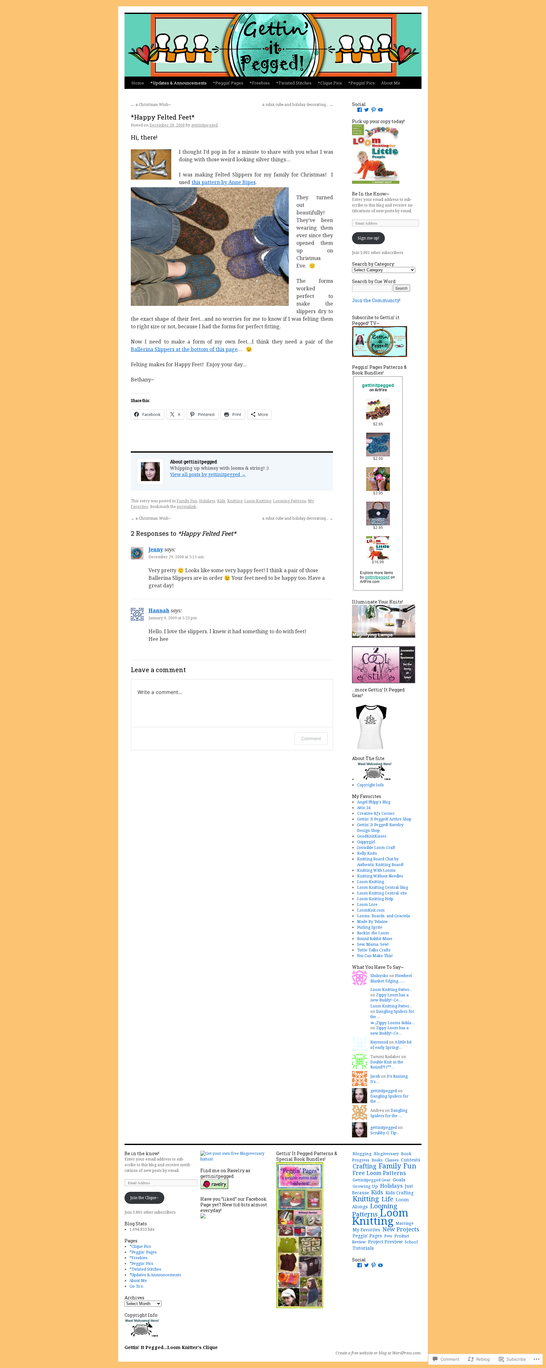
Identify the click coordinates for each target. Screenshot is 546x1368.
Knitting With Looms (376, 870)
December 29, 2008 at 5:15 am (176, 557)
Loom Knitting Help (375, 898)
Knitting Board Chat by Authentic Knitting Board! (380, 861)
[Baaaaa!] (374, 779)
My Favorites (366, 1230)
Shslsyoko (379, 975)
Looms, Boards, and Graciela (383, 916)
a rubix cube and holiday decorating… (297, 104)
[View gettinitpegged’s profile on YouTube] (380, 109)
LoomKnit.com (371, 910)
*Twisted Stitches (294, 83)
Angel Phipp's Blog (373, 802)
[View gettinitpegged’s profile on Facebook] (359, 109)
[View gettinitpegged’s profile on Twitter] (366, 109)
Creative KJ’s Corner (376, 813)
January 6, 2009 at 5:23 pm (173, 618)
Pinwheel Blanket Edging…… (391, 978)
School (411, 1242)
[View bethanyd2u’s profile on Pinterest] (373, 109)
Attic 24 (364, 807)
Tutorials (363, 1248)
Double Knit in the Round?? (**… (386, 1064)
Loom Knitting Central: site (382, 893)
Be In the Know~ (370, 194)
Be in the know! (141, 1153)
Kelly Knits (367, 853)
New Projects (400, 1229)
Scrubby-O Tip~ (384, 1133)
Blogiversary (386, 1153)
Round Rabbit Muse (374, 938)
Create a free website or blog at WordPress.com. (379, 1353)
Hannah (159, 610)
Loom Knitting (257, 501)
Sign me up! (368, 238)
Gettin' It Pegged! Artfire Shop (384, 819)
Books (377, 1160)
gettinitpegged (204, 125)
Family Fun (187, 501)
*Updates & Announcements (178, 83)
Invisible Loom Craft (376, 847)
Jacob (375, 1076)
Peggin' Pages (367, 1236)
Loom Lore (367, 904)
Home (137, 83)
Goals (399, 1179)
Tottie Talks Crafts (374, 950)
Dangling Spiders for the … (392, 1014)
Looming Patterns (289, 501)
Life (387, 1198)
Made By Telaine (372, 921)
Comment (311, 738)
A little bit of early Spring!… (391, 1044)
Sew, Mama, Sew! (373, 944)
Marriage (405, 1223)
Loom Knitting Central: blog (382, 887)
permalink (186, 506)
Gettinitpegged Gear (372, 1180)
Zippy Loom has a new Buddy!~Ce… (389, 997)
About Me (390, 83)
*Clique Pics (330, 83)
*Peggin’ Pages (228, 83)
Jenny (156, 549)
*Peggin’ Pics (361, 83)
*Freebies (260, 83)
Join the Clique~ (144, 1197)
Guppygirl (366, 842)
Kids (221, 501)
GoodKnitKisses (371, 836)
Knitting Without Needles (380, 876)
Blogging (362, 1153)
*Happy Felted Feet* (163, 117)
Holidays (207, 501)
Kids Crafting (399, 1193)
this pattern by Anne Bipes (223, 182)
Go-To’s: (137, 1286)
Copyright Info (370, 785)
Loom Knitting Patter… (391, 989)
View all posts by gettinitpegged (208, 474)
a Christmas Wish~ (151, 104)
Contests (410, 1159)
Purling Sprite (369, 927)
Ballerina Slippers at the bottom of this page (184, 349)
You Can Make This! (375, 955)
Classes (392, 1160)
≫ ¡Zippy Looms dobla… (392, 1022)
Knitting (234, 501)
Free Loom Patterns (379, 1173)
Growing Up (365, 1186)
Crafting (364, 1166)
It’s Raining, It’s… (389, 1079)
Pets (388, 1236)
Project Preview (385, 1242)
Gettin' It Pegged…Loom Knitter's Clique (171, 1347)
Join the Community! (376, 300)
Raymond (379, 1042)
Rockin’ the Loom (373, 933)
